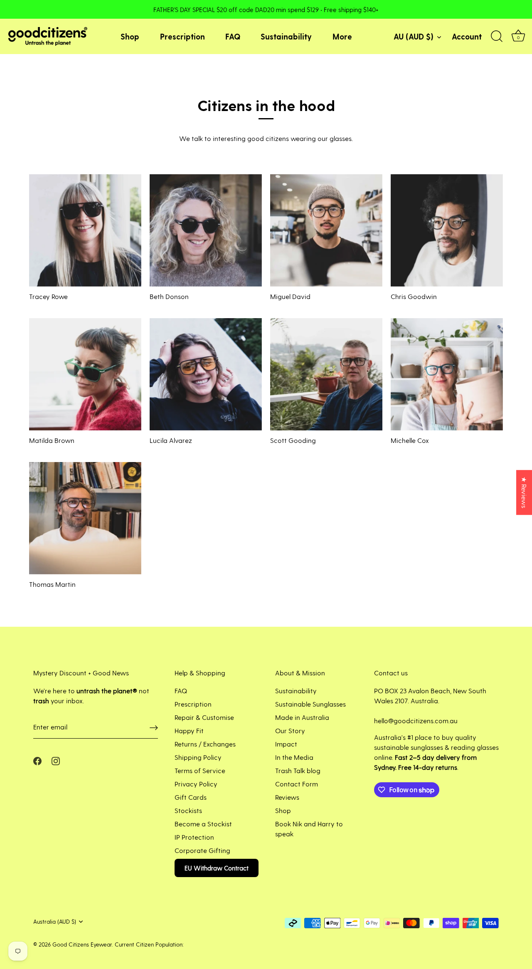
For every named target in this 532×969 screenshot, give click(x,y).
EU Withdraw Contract (217, 868)
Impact (286, 744)
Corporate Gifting (202, 850)
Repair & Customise (204, 717)
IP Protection (194, 837)
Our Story (290, 730)
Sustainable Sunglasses (310, 704)
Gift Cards (191, 797)
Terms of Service (200, 770)
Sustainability (286, 36)
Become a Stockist (203, 824)
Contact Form (296, 784)
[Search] (497, 36)
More (342, 36)
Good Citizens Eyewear (82, 944)
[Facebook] (37, 760)
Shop (130, 36)
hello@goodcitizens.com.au (416, 720)
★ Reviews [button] (524, 492)
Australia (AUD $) (54, 921)
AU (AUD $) (413, 36)
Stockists (188, 810)
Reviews (287, 797)
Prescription (182, 36)
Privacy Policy (196, 784)
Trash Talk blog (297, 770)
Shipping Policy (198, 757)
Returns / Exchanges (205, 744)
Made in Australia (302, 717)
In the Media (294, 757)
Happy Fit (189, 730)
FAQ (232, 36)
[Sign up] (154, 727)
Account (467, 36)
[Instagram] (56, 760)
